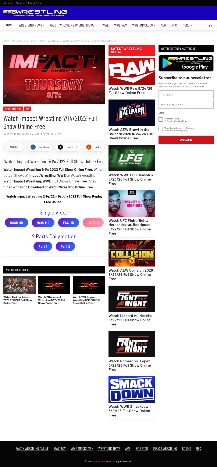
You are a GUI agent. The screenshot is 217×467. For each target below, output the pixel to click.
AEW (163, 25)
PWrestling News (102, 461)
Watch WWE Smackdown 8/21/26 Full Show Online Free (129, 410)
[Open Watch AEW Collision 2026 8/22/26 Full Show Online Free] (131, 253)
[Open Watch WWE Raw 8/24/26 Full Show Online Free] (131, 71)
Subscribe (186, 139)
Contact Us (8, 3)
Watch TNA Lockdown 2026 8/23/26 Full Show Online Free (17, 300)
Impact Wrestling (13, 108)
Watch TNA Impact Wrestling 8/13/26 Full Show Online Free (86, 300)
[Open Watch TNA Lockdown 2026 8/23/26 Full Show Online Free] (19, 285)
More (187, 25)
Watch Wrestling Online (24, 40)
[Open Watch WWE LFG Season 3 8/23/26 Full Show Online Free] (131, 158)
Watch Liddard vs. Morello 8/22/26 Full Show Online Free (130, 319)
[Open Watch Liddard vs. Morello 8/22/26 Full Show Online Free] (131, 299)
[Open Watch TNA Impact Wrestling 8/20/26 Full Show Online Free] (54, 285)
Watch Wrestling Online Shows (73, 25)
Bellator (142, 448)
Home (9, 24)
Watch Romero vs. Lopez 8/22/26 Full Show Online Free (129, 365)
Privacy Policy (34, 3)
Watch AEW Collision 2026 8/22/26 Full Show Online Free (130, 274)
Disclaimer (21, 3)
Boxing (186, 448)
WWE (105, 25)
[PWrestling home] (35, 13)
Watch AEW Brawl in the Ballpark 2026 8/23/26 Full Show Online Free (130, 133)
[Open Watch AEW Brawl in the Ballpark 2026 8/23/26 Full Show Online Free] (131, 113)
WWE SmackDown (143, 25)
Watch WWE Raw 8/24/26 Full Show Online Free (130, 90)
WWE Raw (120, 25)
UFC (174, 25)
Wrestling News (32, 25)
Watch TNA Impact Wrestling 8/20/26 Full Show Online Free (51, 300)
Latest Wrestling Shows (126, 50)
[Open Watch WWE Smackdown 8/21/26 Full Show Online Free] (131, 389)
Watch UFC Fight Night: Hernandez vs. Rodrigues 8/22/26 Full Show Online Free (129, 226)
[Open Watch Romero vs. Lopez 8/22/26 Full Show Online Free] (131, 344)
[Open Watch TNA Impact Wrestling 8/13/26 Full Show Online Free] (89, 285)
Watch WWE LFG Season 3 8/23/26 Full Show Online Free (130, 179)
